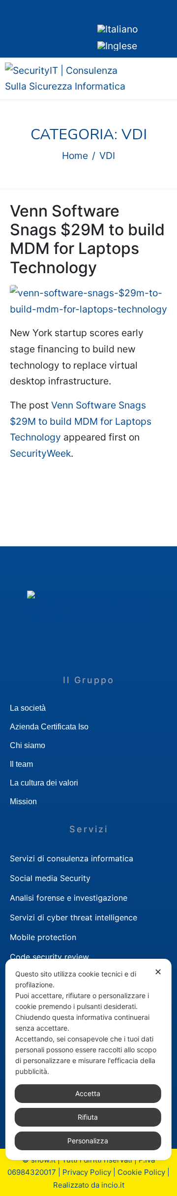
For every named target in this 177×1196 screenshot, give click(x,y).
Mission (23, 801)
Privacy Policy (86, 1172)
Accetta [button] (87, 1093)
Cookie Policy (141, 1172)
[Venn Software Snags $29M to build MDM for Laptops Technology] (88, 300)
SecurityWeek (40, 453)
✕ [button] (158, 972)
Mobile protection (43, 937)
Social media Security (50, 878)
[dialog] (88, 1059)
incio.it (112, 1185)
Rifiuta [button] (88, 1117)
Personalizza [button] (87, 1140)
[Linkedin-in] (12, 26)
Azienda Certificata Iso (49, 727)
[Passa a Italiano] (117, 29)
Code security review (49, 957)
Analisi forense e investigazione (68, 898)
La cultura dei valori (44, 783)
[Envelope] (42, 26)
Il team (21, 764)
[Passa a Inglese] (117, 45)
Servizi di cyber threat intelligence (73, 917)
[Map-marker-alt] (71, 26)
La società (28, 708)
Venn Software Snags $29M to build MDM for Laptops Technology (87, 239)
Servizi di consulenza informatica (71, 858)
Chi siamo (27, 745)
